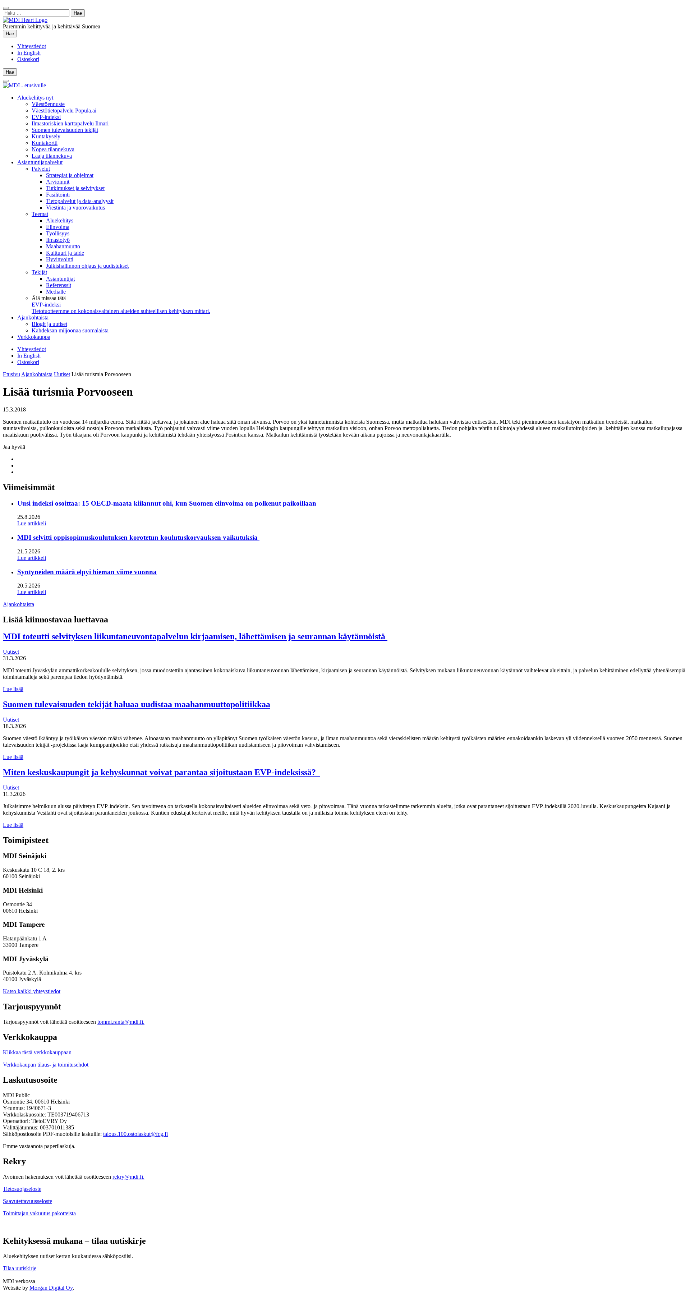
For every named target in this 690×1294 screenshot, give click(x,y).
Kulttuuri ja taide (65, 253)
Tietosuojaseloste (22, 1189)
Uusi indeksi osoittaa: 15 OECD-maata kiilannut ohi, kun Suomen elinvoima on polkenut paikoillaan (166, 503)
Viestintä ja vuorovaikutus (75, 207)
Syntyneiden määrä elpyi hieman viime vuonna (87, 572)
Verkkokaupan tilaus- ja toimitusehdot (45, 1065)
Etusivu (11, 374)
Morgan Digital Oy (51, 1288)
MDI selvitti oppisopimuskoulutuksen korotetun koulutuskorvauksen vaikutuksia (138, 537)
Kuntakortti (45, 143)
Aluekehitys (59, 220)
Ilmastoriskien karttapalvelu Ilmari (71, 123)
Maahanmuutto (63, 246)
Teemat (40, 214)
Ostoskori (28, 59)
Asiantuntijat (60, 279)
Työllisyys (57, 233)
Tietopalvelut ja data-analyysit (80, 201)
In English (29, 53)
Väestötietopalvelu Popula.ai (64, 110)
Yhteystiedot (31, 46)
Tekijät (39, 272)
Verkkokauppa (33, 337)
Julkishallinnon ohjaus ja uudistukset (87, 266)
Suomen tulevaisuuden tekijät (65, 130)
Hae (11, 33)
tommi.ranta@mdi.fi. (120, 1022)
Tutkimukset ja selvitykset (75, 188)
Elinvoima (57, 227)
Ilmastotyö (58, 240)
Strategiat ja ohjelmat (69, 175)
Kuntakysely (46, 136)
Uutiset (62, 374)
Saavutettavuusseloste (27, 1201)
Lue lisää (13, 689)
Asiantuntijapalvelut (40, 162)
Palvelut (41, 169)
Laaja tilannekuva (52, 156)
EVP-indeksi (46, 117)
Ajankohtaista (33, 317)
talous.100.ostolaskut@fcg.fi (135, 1134)
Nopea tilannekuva (53, 149)
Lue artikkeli (31, 523)
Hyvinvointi (59, 259)
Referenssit (58, 285)
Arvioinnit (57, 182)
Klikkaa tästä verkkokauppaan (37, 1052)
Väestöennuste (48, 104)
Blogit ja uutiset (49, 324)
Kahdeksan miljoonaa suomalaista (71, 330)
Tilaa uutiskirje (19, 1268)
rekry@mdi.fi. (128, 1177)
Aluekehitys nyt (35, 98)
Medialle (56, 292)
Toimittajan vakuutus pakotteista (39, 1213)
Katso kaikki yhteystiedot (31, 991)
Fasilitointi (58, 195)
